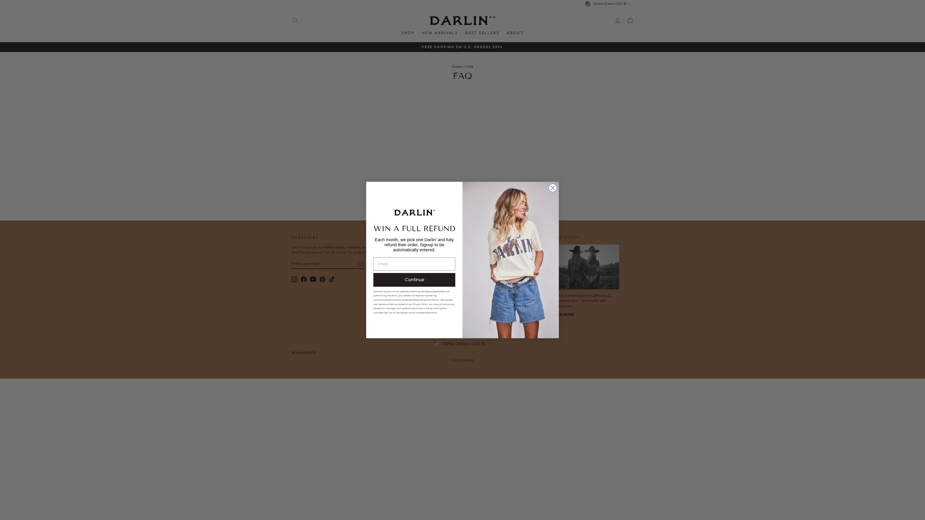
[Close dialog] (552, 188)
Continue (414, 280)
